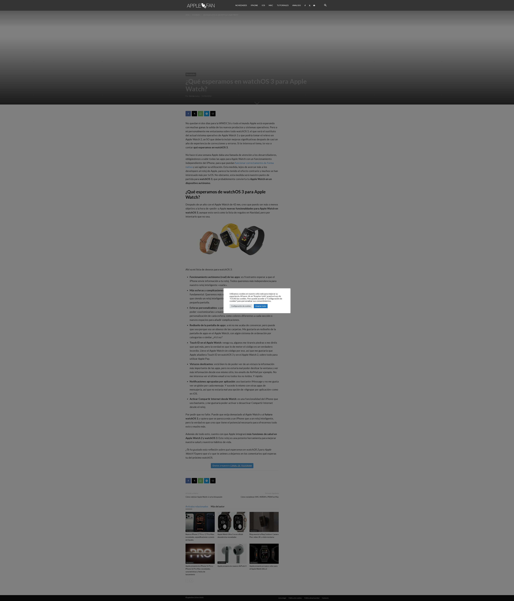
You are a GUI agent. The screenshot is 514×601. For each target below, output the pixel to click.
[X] (310, 5)
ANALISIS (296, 5)
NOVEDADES (241, 5)
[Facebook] (305, 5)
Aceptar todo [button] (260, 306)
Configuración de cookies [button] (241, 306)
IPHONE (254, 5)
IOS (263, 5)
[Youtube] (314, 5)
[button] (325, 5)
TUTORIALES (283, 5)
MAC (271, 5)
